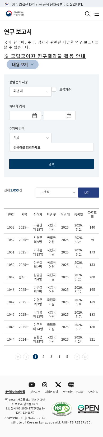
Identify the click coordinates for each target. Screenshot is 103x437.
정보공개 (35, 392)
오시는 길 (93, 392)
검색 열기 (87, 13)
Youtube (32, 385)
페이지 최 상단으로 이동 (92, 369)
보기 (87, 192)
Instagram (45, 385)
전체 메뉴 (97, 14)
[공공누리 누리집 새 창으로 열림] (86, 406)
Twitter (58, 385)
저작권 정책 (51, 392)
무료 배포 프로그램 (73, 392)
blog (71, 385)
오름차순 (65, 89)
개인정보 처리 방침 (15, 392)
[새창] (59, 406)
